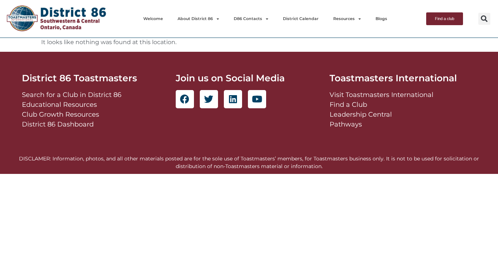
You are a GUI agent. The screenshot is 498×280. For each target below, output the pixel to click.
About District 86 (195, 18)
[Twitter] (209, 99)
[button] (484, 19)
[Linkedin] (233, 99)
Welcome (153, 18)
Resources (344, 18)
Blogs (381, 18)
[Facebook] (185, 99)
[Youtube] (257, 99)
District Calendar (301, 18)
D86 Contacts (248, 18)
